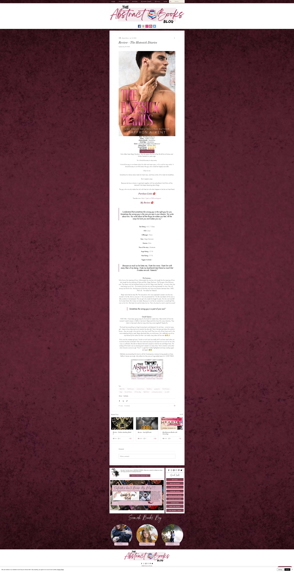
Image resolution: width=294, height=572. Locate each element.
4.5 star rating (138, 392)
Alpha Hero (122, 389)
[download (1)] (143, 26)
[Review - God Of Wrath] (147, 423)
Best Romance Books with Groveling (170, 433)
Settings (280, 569)
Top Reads (125, 395)
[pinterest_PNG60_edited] (150, 26)
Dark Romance (130, 389)
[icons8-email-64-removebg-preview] (176, 470)
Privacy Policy (60, 569)
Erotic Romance (166, 389)
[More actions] (174, 38)
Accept (287, 569)
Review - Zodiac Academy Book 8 (122, 433)
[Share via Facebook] (119, 401)
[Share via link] (127, 401)
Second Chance (128, 392)
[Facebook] (169, 470)
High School (146, 392)
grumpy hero (157, 389)
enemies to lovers (140, 389)
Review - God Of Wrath (144, 432)
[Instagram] (174, 470)
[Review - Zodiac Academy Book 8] (122, 423)
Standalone (149, 389)
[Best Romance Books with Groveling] (172, 423)
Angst (121, 392)
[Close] (292, 569)
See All (181, 414)
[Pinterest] (179, 470)
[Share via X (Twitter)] (123, 401)
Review (120, 395)
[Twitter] (181, 470)
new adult (167, 392)
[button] (123, 1)
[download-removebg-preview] (171, 470)
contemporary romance (157, 392)
